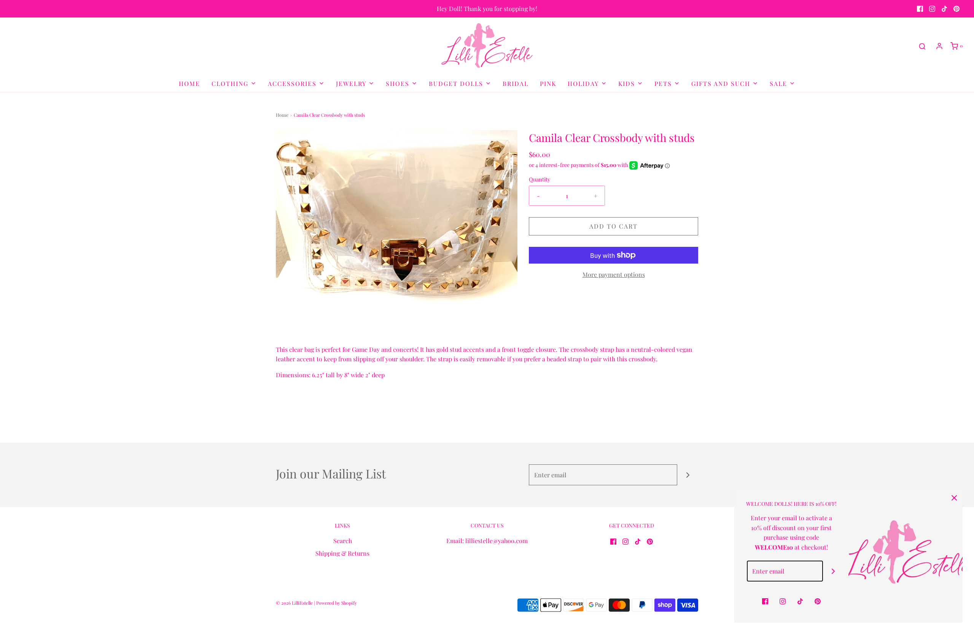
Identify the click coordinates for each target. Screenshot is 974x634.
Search (342, 541)
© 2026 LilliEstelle (294, 603)
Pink (548, 83)
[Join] (687, 474)
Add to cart (613, 226)
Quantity (539, 179)
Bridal (515, 83)
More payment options (613, 274)
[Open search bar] (922, 46)
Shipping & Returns (342, 553)
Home (189, 83)
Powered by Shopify (336, 603)
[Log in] (939, 46)
